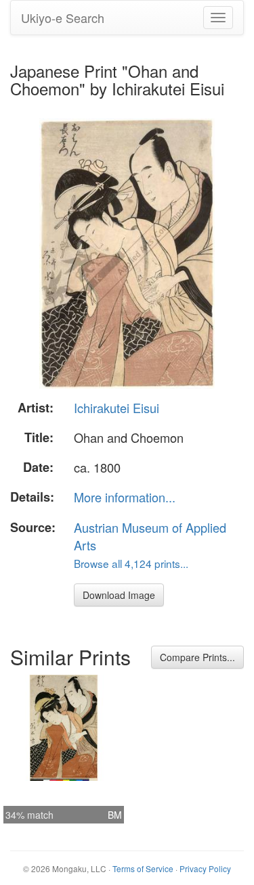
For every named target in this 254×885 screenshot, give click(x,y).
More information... (124, 497)
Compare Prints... (197, 657)
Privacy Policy (205, 868)
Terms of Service (142, 868)
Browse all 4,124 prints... (131, 563)
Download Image (119, 595)
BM (115, 814)
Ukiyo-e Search (62, 17)
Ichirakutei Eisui (116, 407)
